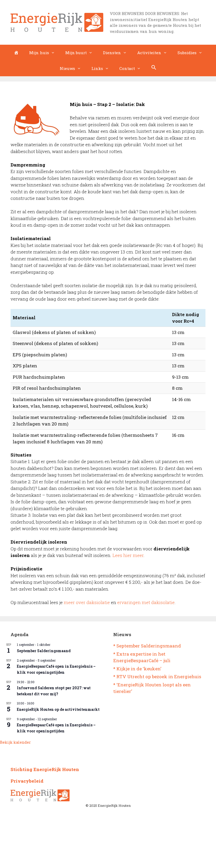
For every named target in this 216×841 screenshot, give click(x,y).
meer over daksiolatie (87, 602)
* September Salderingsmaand (147, 646)
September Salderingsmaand (44, 650)
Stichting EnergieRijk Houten (45, 769)
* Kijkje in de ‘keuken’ (137, 669)
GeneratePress (129, 832)
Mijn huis (39, 52)
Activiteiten (149, 52)
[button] (154, 68)
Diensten (112, 52)
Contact (127, 68)
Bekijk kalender (15, 742)
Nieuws (67, 68)
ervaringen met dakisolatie (146, 602)
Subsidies (187, 52)
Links (97, 68)
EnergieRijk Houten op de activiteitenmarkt (58, 709)
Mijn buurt (76, 52)
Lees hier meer (128, 555)
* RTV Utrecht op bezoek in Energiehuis (157, 676)
